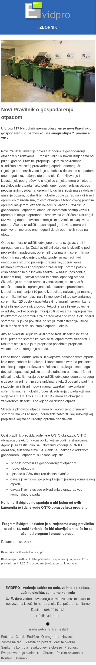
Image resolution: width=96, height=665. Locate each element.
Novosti (67, 636)
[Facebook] (48, 624)
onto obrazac (69, 563)
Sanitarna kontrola (14, 647)
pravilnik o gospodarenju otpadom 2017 (63, 559)
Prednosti (71, 647)
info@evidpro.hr (48, 615)
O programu (50, 636)
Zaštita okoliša (64, 642)
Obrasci (48, 652)
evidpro (39, 552)
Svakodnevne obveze (46, 647)
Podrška (33, 636)
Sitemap (21, 658)
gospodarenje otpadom (45, 563)
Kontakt (6, 658)
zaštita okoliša (24, 552)
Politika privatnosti (69, 652)
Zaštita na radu (12, 642)
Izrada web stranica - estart (48, 629)
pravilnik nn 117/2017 (15, 563)
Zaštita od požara (39, 642)
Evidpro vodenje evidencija (20, 652)
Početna (7, 636)
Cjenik (20, 636)
